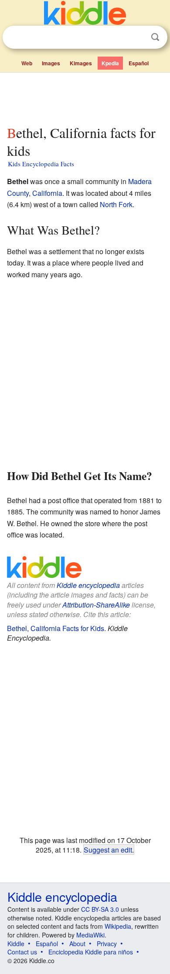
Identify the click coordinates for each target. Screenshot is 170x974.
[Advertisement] (85, 97)
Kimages (81, 63)
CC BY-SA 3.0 (100, 909)
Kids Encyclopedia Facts (41, 163)
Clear (137, 37)
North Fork (116, 204)
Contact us (22, 951)
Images (51, 63)
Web (26, 63)
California (47, 193)
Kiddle (15, 943)
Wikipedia (118, 926)
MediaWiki (90, 934)
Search (155, 37)
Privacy (107, 943)
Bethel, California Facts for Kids (55, 628)
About (77, 943)
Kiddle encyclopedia (88, 585)
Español (139, 63)
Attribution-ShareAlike (96, 605)
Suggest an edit (108, 849)
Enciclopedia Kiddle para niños (90, 951)
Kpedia (110, 63)
